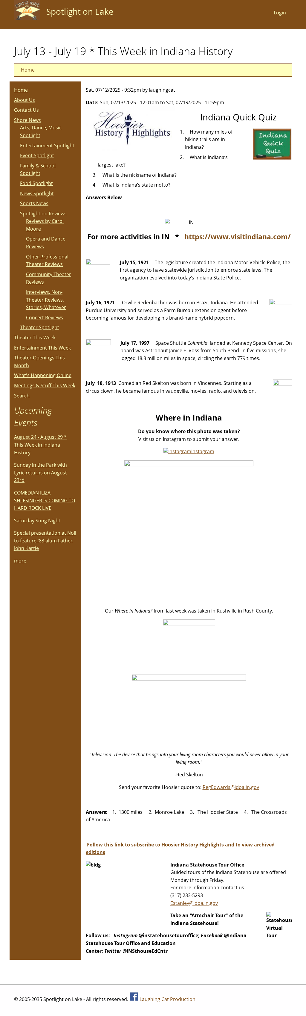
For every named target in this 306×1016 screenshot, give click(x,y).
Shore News (27, 120)
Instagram (202, 451)
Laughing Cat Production (167, 999)
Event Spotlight (37, 155)
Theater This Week (35, 337)
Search (22, 395)
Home (28, 69)
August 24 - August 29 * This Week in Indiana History (40, 445)
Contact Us (26, 110)
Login (280, 12)
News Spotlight (37, 193)
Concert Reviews (44, 317)
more (20, 560)
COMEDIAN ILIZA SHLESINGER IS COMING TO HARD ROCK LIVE (44, 500)
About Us (24, 100)
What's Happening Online (42, 375)
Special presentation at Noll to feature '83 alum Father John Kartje (45, 540)
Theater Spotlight (39, 327)
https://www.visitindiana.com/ (237, 236)
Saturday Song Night (37, 520)
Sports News (34, 203)
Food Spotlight (36, 183)
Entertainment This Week (42, 347)
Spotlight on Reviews (43, 213)
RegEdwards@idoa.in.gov (231, 787)
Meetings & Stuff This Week (44, 385)
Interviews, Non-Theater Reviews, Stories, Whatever (46, 300)
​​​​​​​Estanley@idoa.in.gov (194, 903)
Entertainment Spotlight (47, 145)
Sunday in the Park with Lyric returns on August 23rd (40, 472)
